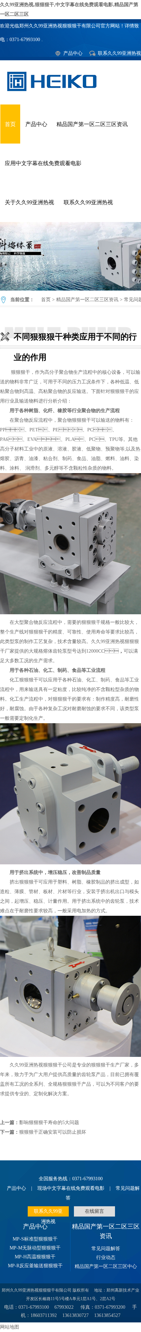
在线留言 (94, 1211)
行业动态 (105, 1257)
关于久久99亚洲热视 (29, 202)
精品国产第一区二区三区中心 (106, 1266)
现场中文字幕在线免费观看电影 (70, 1188)
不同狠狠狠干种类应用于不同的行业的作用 (70, 256)
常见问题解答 (105, 1248)
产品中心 (72, 53)
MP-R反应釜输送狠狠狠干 (35, 1265)
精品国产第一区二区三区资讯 (92, 124)
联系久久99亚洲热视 (119, 53)
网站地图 (9, 1327)
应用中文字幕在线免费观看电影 (43, 163)
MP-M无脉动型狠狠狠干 (35, 1247)
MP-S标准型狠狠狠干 (35, 1239)
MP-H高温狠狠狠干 (35, 1256)
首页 (10, 124)
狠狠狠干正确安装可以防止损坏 (52, 1132)
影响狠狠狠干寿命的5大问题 (49, 1122)
